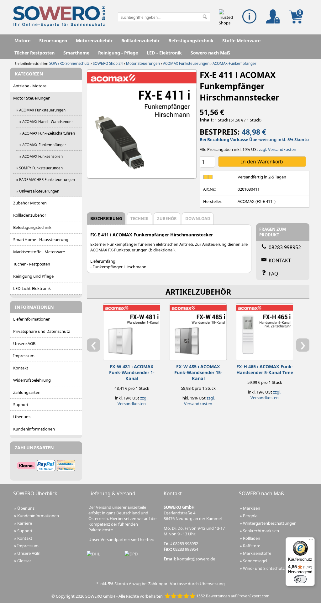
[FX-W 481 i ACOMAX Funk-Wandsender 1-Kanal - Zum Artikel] (131, 330)
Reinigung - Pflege (118, 53)
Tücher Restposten (34, 53)
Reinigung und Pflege (33, 276)
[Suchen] (205, 17)
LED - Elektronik (164, 53)
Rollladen (251, 538)
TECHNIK (139, 218)
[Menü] (311, 541)
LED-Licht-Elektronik (32, 288)
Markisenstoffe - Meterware (39, 252)
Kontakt (20, 368)
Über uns (21, 417)
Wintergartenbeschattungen (270, 523)
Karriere (24, 523)
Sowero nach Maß (210, 53)
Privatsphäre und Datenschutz (41, 331)
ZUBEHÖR (167, 218)
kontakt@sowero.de (196, 559)
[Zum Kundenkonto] (273, 16)
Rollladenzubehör (140, 41)
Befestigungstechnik (190, 41)
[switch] (300, 579)
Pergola (250, 515)
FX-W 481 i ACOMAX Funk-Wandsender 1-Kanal (132, 372)
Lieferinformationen (31, 319)
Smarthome (76, 53)
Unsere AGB (24, 343)
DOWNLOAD (197, 218)
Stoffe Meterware (241, 41)
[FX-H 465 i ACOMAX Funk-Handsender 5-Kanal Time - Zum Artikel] (264, 330)
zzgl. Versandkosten (277, 149)
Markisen (251, 508)
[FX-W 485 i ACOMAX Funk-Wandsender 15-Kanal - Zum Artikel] (198, 330)
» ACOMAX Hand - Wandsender (46, 121)
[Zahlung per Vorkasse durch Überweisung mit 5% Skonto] (66, 465)
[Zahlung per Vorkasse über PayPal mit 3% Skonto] (46, 465)
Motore (22, 41)
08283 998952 (285, 247)
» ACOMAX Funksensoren (41, 156)
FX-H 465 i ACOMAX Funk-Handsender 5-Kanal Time (264, 369)
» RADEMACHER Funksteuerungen (45, 179)
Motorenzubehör (94, 41)
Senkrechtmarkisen (261, 530)
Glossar (24, 561)
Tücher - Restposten (31, 264)
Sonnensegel (255, 561)
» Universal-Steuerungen (37, 190)
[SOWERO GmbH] (59, 25)
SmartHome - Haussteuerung (40, 239)
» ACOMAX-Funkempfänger (42, 144)
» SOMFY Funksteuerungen (39, 167)
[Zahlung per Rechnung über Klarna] (26, 465)
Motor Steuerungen (31, 98)
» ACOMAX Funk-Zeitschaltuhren (47, 133)
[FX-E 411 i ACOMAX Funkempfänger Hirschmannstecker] (142, 124)
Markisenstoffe (257, 553)
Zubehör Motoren (30, 203)
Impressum (23, 355)
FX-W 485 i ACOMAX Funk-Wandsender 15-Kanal (198, 372)
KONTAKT (280, 260)
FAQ (273, 273)
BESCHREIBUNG (106, 218)
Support (21, 404)
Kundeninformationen (34, 429)
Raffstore (251, 546)
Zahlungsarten (26, 392)
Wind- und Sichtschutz (264, 568)
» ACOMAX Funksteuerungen (41, 109)
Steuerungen (53, 41)
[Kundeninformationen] (249, 16)
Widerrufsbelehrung (32, 380)
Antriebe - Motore (29, 86)
